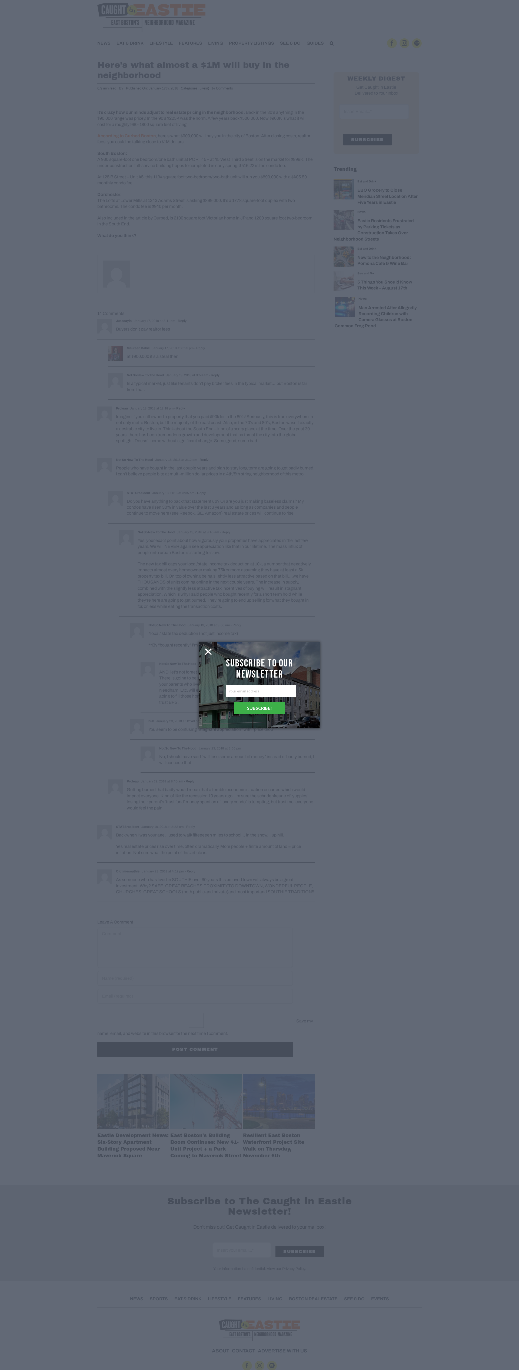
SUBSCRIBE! (259, 708)
